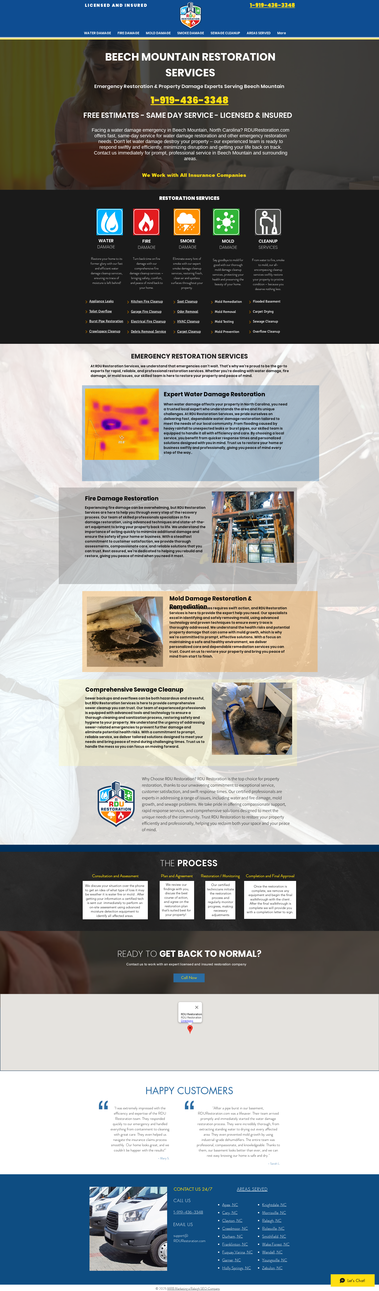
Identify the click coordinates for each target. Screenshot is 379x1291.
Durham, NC (232, 1236)
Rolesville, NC (273, 1228)
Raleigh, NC (271, 1220)
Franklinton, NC (235, 1244)
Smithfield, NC (274, 1236)
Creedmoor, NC (235, 1228)
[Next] (86, 302)
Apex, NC (230, 1205)
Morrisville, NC (274, 1213)
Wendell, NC (272, 1252)
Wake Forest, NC (276, 1244)
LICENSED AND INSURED (116, 5)
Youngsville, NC (274, 1260)
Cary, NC (230, 1213)
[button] (258, 33)
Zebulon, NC (272, 1268)
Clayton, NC (232, 1220)
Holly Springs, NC (236, 1268)
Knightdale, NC (274, 1205)
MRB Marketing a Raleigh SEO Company (193, 1288)
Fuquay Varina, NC (237, 1252)
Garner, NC (231, 1260)
